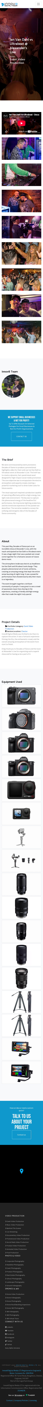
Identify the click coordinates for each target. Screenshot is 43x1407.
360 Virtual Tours (12, 1319)
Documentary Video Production (18, 1235)
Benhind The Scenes (13, 1228)
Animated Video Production (16, 1249)
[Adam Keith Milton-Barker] (13, 386)
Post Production (12, 1253)
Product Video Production (16, 1246)
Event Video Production (17, 61)
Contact (9, 1400)
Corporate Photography (15, 1261)
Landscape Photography (15, 1282)
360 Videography (12, 1312)
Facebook (10, 1334)
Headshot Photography (15, 1265)
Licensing (33, 1400)
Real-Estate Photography (15, 1275)
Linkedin (10, 1327)
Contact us (21, 1135)
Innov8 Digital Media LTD (26, 1365)
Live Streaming (11, 1232)
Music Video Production (15, 1225)
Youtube (10, 1331)
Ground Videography (14, 1286)
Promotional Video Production (17, 1239)
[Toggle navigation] (38, 4)
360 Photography (12, 1315)
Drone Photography (13, 1301)
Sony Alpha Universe (12, 1348)
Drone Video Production (15, 1294)
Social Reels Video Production (17, 1242)
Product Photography (14, 1272)
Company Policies (21, 1400)
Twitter (9, 1341)
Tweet (12, 56)
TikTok (9, 1345)
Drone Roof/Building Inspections (18, 1305)
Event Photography (13, 1268)
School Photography (14, 1279)
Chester (24, 631)
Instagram (10, 1338)
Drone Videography (13, 1298)
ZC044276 (21, 1390)
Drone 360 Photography (15, 1308)
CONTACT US (21, 436)
